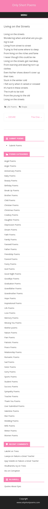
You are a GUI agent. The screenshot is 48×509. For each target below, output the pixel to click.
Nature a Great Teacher (24, 456)
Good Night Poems (12, 274)
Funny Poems (10, 264)
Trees (16, 451)
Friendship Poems (12, 254)
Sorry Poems (10, 372)
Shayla (24, 106)
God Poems (9, 269)
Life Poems (12, 106)
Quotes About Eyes (12, 486)
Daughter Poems (11, 220)
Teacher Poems (11, 396)
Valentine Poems (11, 411)
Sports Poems (10, 376)
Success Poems (11, 386)
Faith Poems (9, 234)
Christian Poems (11, 205)
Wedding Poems (11, 421)
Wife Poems (9, 426)
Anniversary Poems (12, 171)
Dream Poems (10, 229)
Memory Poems (11, 318)
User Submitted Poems (14, 406)
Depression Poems (12, 225)
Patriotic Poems (11, 342)
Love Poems (9, 313)
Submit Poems (15, 145)
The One (36, 117)
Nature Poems (10, 332)
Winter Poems (10, 430)
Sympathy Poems (12, 391)
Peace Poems (10, 347)
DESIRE (11, 117)
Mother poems (10, 327)
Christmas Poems (12, 210)
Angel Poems (10, 161)
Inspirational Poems (13, 303)
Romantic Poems (11, 357)
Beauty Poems (10, 180)
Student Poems (11, 381)
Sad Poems (9, 362)
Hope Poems (10, 298)
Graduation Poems (12, 283)
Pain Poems (9, 337)
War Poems (9, 416)
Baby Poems (9, 176)
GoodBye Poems (11, 278)
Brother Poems (11, 195)
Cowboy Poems (11, 215)
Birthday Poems (11, 185)
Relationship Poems (13, 352)
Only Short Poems (24, 5)
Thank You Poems (12, 401)
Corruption (15, 470)
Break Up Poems (11, 190)
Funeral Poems (10, 259)
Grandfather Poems (12, 288)
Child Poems (9, 200)
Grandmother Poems (13, 293)
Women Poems (11, 435)
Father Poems (10, 249)
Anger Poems (10, 166)
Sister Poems (10, 367)
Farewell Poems (11, 244)
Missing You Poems (12, 323)
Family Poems (10, 239)
